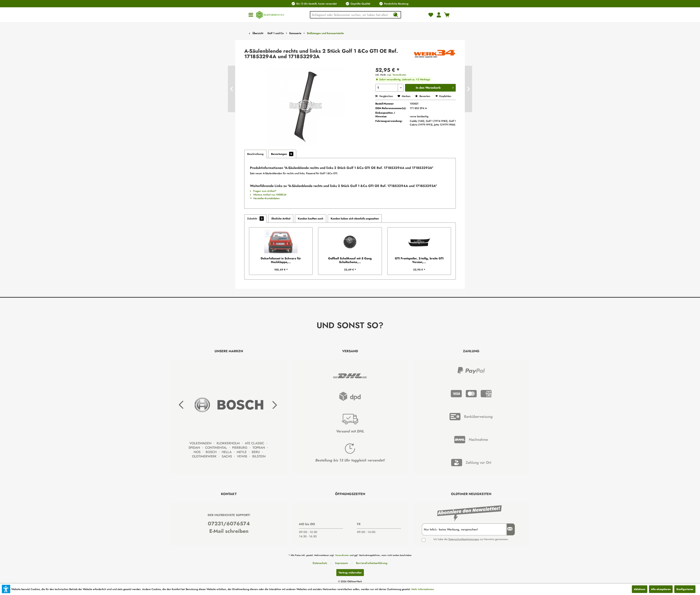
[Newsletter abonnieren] (508, 529)
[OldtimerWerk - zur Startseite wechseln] (270, 15)
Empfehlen (445, 96)
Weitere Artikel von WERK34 (269, 194)
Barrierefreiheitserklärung (371, 563)
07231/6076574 (229, 523)
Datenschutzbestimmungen (463, 539)
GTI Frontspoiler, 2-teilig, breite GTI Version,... (419, 260)
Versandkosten (342, 555)
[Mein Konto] (438, 14)
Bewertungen (281, 154)
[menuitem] (251, 15)
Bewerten (425, 96)
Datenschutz (320, 563)
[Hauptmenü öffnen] (251, 15)
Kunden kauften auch (310, 218)
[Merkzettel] (430, 14)
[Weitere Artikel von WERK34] (434, 54)
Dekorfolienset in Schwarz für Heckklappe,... (281, 260)
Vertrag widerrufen (350, 572)
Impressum (341, 563)
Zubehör (254, 218)
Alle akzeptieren (661, 589)
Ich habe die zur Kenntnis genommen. (471, 539)
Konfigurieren (684, 589)
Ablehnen (639, 589)
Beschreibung (255, 154)
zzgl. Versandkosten (396, 74)
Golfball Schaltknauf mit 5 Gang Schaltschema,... (350, 260)
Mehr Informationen (422, 589)
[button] (6, 589)
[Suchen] (395, 14)
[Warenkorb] (447, 14)
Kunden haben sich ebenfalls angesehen (355, 218)
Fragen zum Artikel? (264, 191)
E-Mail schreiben (228, 531)
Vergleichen (385, 96)
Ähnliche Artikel (280, 218)
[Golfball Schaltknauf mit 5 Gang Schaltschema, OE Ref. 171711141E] (350, 242)
